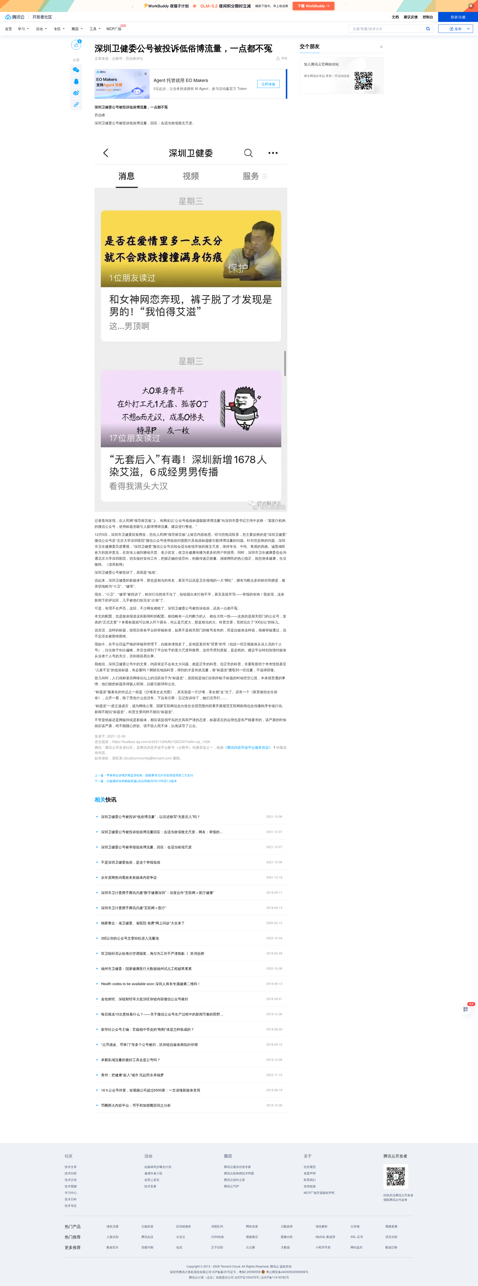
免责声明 (310, 1173)
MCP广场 (114, 28)
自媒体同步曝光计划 (157, 1166)
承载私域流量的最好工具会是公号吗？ (130, 1059)
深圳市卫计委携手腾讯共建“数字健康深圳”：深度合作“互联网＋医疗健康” (157, 892)
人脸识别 (113, 1236)
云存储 (355, 1226)
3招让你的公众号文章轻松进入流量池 (130, 938)
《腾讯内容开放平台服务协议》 (248, 747)
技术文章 (71, 1166)
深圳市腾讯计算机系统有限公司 (191, 1272)
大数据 (285, 1247)
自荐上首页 (151, 1179)
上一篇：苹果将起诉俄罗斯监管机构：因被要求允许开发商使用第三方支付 (144, 775)
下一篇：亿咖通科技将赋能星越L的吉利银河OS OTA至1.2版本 (136, 781)
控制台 (428, 16)
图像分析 (287, 1236)
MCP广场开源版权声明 (319, 1192)
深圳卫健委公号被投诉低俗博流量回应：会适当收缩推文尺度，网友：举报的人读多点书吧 (163, 831)
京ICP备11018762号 (275, 1277)
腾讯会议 (147, 1236)
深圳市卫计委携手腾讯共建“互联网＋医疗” (133, 907)
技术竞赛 (150, 1186)
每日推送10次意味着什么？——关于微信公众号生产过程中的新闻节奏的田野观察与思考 (163, 1014)
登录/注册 (458, 16)
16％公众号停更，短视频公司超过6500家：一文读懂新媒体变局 (150, 1089)
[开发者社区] (42, 17)
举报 (284, 58)
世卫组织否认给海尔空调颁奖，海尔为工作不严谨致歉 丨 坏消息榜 (152, 953)
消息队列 (217, 1226)
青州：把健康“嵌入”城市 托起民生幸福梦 (132, 1074)
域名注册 (113, 1226)
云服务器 (147, 1226)
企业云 (180, 1236)
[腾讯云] (14, 17)
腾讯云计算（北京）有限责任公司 (211, 1277)
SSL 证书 (357, 1236)
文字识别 (217, 1247)
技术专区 (71, 1205)
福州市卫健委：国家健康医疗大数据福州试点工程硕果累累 (146, 968)
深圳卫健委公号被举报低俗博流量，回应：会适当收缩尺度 (146, 846)
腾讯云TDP (231, 1186)
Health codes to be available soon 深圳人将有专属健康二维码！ (151, 983)
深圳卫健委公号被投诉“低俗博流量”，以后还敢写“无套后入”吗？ (150, 816)
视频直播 (391, 1226)
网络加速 (252, 1226)
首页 (8, 28)
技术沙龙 (71, 1179)
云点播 (250, 1247)
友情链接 (310, 1186)
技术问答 (71, 1173)
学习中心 (71, 1192)
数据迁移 (391, 1247)
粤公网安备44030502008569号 (287, 1272)
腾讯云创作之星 (234, 1179)
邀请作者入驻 (153, 1173)
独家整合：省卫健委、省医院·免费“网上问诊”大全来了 (143, 922)
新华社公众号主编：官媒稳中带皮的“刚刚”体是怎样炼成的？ (147, 1029)
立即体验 (268, 83)
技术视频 (71, 1186)
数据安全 (113, 1247)
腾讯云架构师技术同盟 (239, 1173)
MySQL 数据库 (325, 1236)
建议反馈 (411, 16)
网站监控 (356, 1247)
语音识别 (391, 1236)
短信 (179, 1247)
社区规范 (310, 1166)
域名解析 (322, 1226)
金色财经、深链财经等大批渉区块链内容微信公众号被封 (144, 998)
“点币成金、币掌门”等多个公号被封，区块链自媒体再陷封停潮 (149, 1044)
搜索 (428, 28)
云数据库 (287, 1226)
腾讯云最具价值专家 (237, 1166)
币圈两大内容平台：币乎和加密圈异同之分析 (136, 1105)
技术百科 (71, 1199)
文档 (395, 16)
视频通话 (252, 1236)
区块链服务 (183, 1226)
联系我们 (310, 1179)
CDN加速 (217, 1236)
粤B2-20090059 (250, 1272)
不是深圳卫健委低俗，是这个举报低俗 (130, 862)
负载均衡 (147, 1247)
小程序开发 (323, 1247)
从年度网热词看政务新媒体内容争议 (129, 877)
